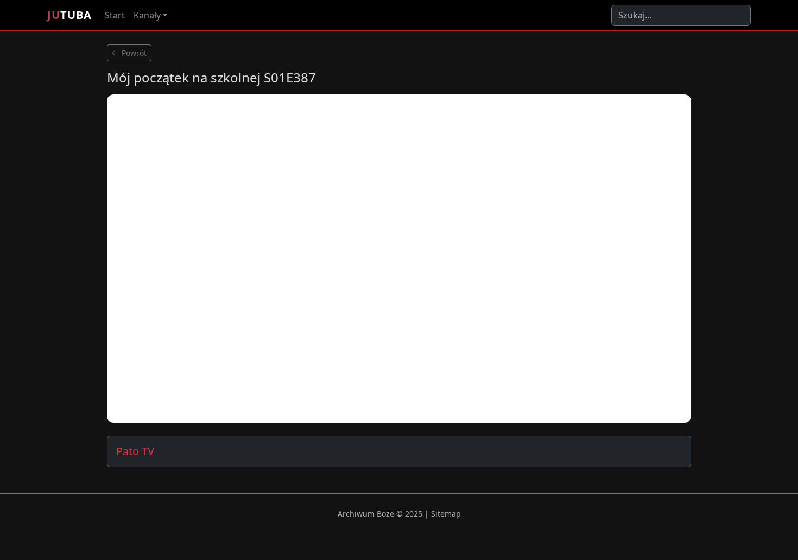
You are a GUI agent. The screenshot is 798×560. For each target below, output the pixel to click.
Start (115, 15)
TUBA (69, 15)
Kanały (147, 15)
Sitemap (446, 513)
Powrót (133, 53)
